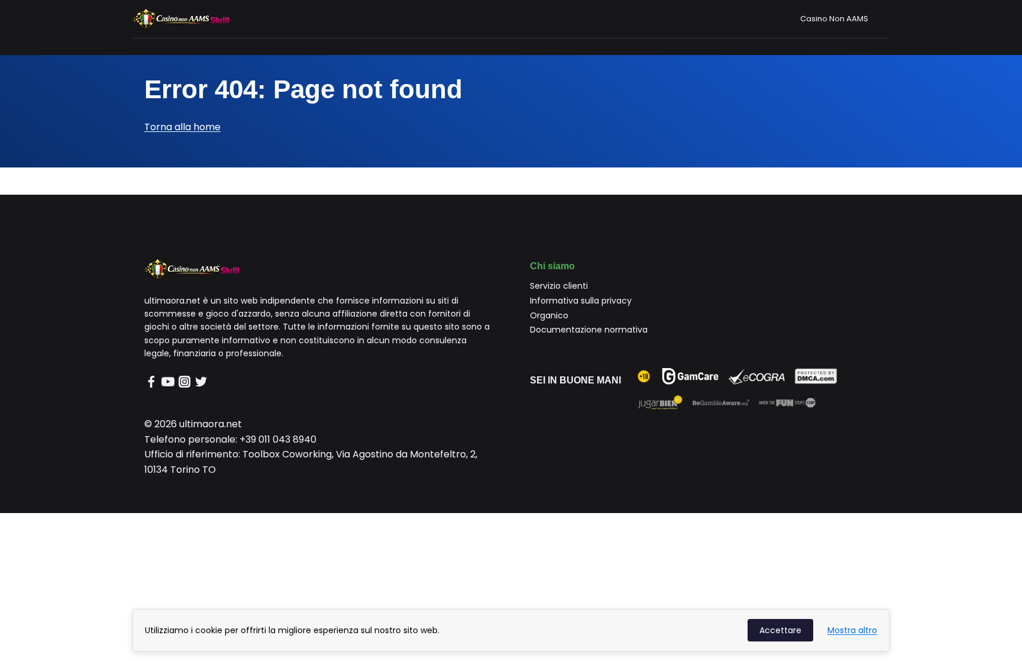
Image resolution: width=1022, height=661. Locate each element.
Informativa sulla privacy (581, 301)
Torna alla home (182, 127)
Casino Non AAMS (834, 18)
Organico (549, 315)
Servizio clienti (559, 286)
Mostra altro (852, 630)
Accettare (780, 630)
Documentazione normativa (589, 330)
